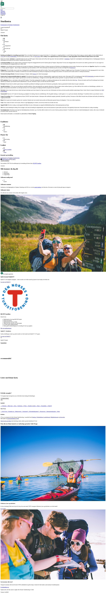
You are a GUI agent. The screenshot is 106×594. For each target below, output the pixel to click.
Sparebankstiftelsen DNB (13, 418)
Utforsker (3, 11)
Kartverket (62, 417)
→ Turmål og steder (31, 406)
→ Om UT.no (4, 411)
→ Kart (14, 406)
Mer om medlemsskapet (6, 328)
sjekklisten (67, 59)
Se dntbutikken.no (5, 587)
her (76, 80)
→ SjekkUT (49, 406)
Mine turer (3, 12)
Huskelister (3, 13)
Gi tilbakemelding (4, 398)
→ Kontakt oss (10, 411)
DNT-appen (37, 56)
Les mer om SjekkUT (5, 282)
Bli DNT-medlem (37, 163)
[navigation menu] (1, 16)
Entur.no (35, 74)
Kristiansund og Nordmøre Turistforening (10, 24)
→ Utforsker (3, 406)
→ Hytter (24, 406)
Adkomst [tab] (5, 172)
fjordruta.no (72, 67)
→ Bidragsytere (17, 411)
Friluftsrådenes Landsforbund (43, 417)
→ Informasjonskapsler (50, 411)
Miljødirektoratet (54, 417)
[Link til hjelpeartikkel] (4, 43)
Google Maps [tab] (6, 174)
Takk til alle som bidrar (6, 421)
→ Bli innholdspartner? (33, 411)
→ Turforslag (19, 406)
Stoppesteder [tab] (6, 173)
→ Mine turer (9, 406)
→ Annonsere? (24, 411)
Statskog (34, 417)
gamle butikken (37, 187)
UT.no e (2, 56)
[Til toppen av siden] (2, 400)
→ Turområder (43, 406)
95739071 (13, 159)
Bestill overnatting (5, 160)
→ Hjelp (58, 411)
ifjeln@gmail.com (6, 159)
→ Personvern (42, 411)
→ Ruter (38, 406)
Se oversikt (3, 508)
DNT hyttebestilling (12, 56)
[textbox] (7, 8)
